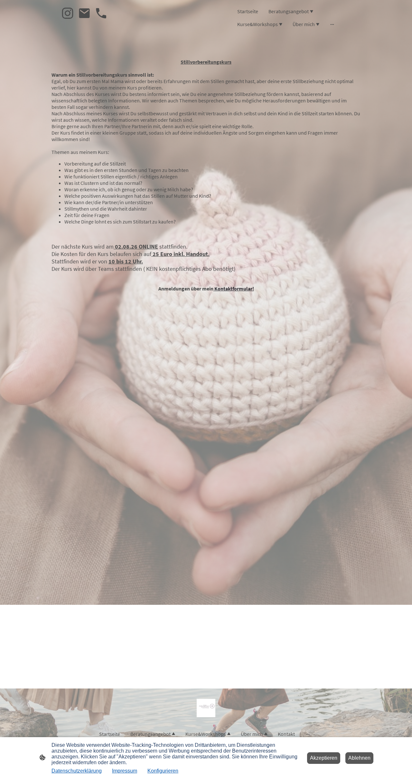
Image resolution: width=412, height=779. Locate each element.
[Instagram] (67, 13)
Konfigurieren (162, 771)
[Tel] (101, 13)
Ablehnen (359, 758)
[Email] (84, 13)
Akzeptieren (323, 758)
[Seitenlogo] (206, 708)
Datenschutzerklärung (77, 771)
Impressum (124, 771)
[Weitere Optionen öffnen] (332, 24)
